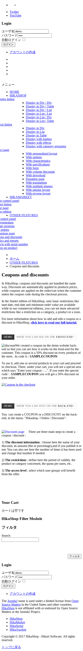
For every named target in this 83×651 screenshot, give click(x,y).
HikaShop (8, 608)
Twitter (14, 12)
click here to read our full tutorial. (54, 322)
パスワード (10, 35)
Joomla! (12, 601)
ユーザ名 (8, 31)
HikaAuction (18, 629)
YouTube (15, 15)
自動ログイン (11, 40)
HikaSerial (16, 626)
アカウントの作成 (22, 52)
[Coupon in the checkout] (18, 384)
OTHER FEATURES (24, 262)
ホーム (14, 258)
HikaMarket (17, 622)
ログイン (8, 44)
